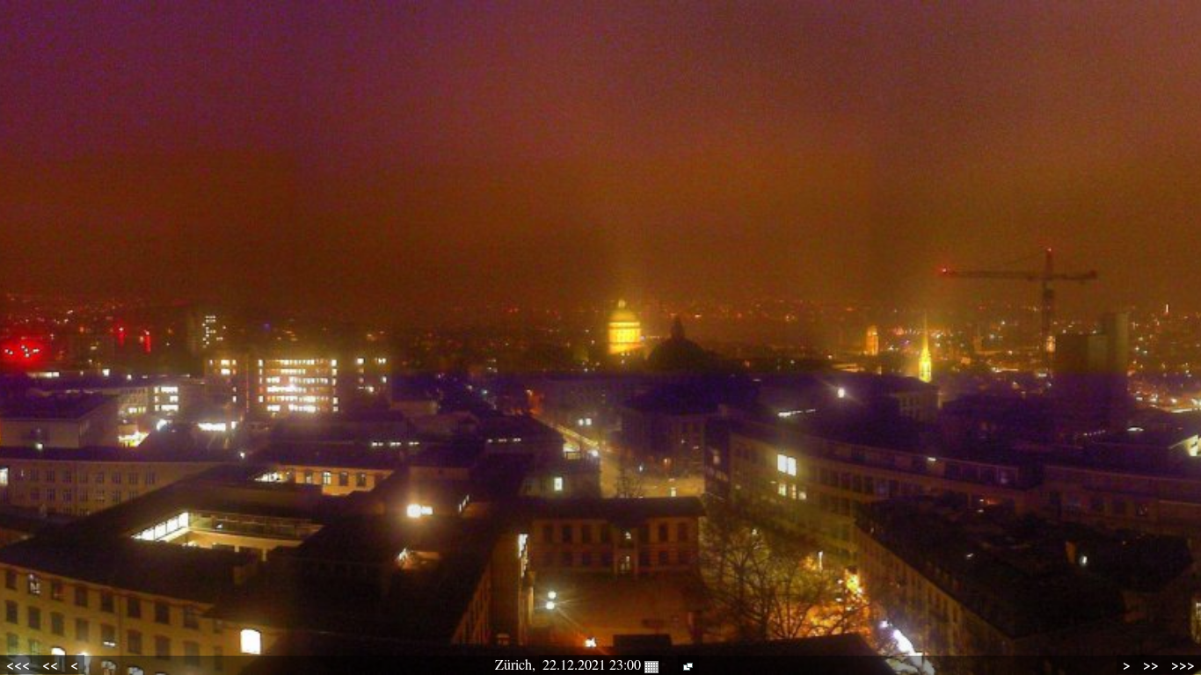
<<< (18, 664)
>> (1151, 664)
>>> (1183, 664)
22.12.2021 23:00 (593, 664)
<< (50, 664)
